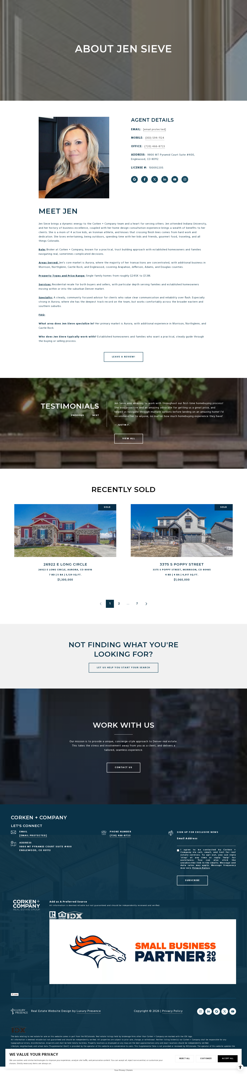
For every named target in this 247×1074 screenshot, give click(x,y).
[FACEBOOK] (144, 179)
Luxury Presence (89, 1011)
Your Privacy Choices (123, 1070)
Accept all (227, 1058)
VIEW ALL (128, 439)
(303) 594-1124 (154, 138)
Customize (206, 1058)
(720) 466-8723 (154, 146)
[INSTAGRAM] (184, 179)
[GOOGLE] (134, 179)
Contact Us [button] (123, 767)
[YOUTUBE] (174, 179)
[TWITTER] (154, 179)
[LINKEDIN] (164, 179)
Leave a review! (123, 357)
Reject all (184, 1058)
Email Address (187, 839)
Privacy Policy (201, 868)
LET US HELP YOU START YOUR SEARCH (123, 668)
